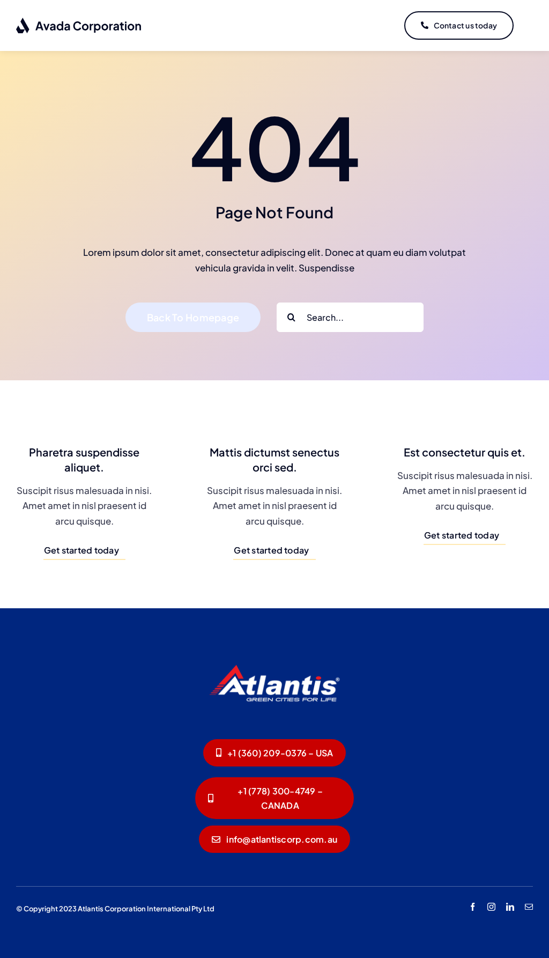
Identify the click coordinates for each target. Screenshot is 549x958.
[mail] (529, 907)
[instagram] (491, 907)
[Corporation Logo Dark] (79, 21)
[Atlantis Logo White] (274, 655)
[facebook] (473, 907)
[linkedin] (510, 907)
